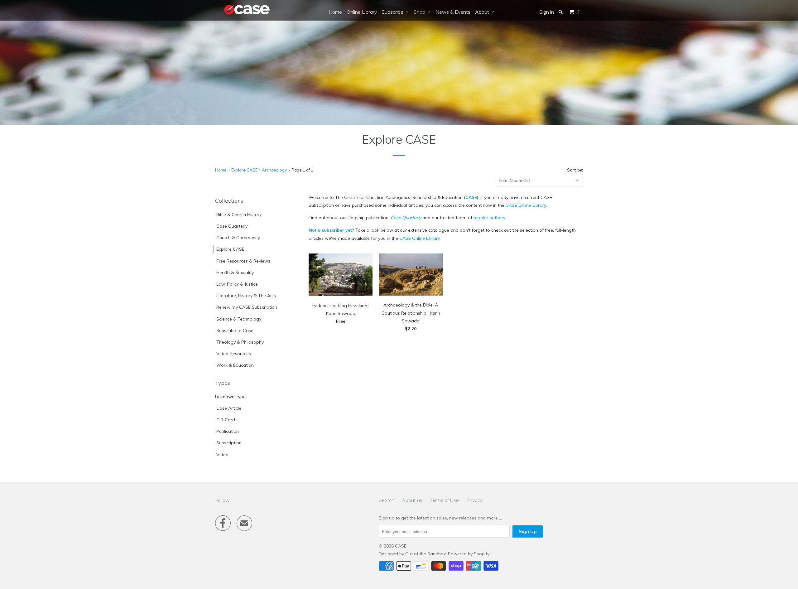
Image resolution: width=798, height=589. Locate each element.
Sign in (546, 12)
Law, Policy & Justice (237, 284)
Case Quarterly (232, 226)
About (483, 12)
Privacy (474, 500)
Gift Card (225, 419)
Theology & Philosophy (240, 342)
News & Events (452, 12)
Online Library (362, 12)
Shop (421, 12)
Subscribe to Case (234, 330)
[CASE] (247, 10)
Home (335, 12)
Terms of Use (444, 500)
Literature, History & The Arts (246, 295)
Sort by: (575, 169)
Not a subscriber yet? (331, 230)
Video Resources (233, 353)
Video (222, 454)
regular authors (489, 217)
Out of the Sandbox (425, 554)
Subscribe (394, 12)
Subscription (229, 443)
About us (412, 500)
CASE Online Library (526, 205)
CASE (471, 197)
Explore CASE (230, 249)
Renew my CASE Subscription (246, 307)
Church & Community (238, 237)
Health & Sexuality (235, 272)
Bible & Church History (239, 214)
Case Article (228, 408)
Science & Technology (238, 319)
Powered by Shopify (468, 554)
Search (386, 500)
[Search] (561, 11)
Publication (227, 431)
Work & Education (235, 365)
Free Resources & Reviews (243, 261)
